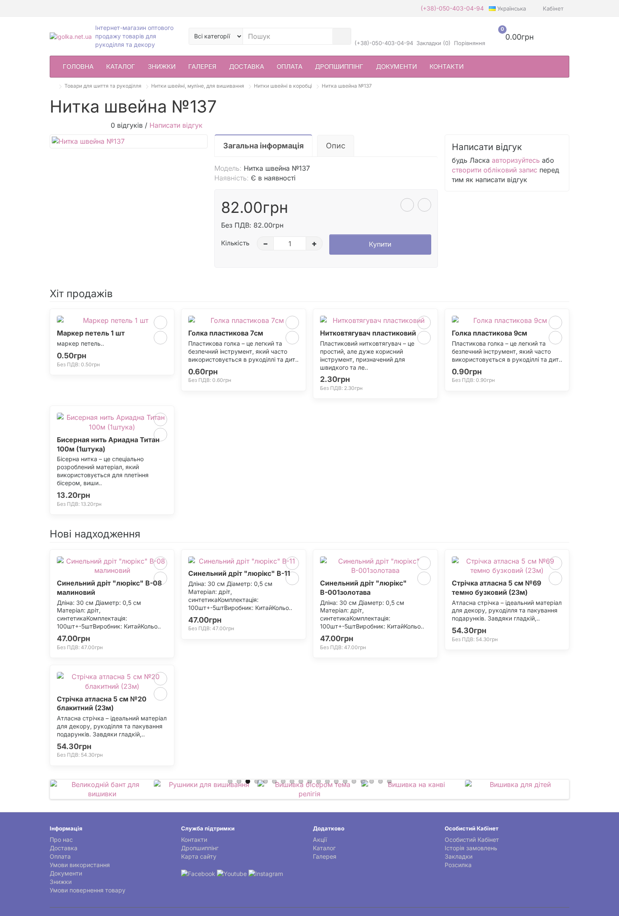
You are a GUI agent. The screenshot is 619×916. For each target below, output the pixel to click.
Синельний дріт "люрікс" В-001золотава (363, 587)
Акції (320, 839)
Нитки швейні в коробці (283, 86)
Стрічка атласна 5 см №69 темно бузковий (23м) (496, 587)
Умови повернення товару (87, 890)
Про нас (61, 839)
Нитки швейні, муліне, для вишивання (197, 86)
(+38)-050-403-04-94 (452, 8)
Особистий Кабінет (472, 839)
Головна (78, 66)
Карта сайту (198, 856)
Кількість (235, 243)
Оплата (289, 66)
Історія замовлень (471, 848)
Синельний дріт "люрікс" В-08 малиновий (109, 587)
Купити (380, 244)
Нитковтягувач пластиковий (368, 333)
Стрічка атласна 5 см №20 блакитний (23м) (102, 703)
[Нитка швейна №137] (129, 141)
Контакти (447, 66)
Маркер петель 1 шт (91, 333)
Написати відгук (176, 125)
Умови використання (80, 864)
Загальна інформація (263, 145)
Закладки (458, 856)
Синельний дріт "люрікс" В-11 (239, 573)
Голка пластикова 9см (489, 333)
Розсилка (458, 864)
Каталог (120, 66)
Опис (335, 145)
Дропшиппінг (339, 66)
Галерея (202, 66)
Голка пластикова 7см (225, 333)
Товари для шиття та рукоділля (102, 86)
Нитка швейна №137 (347, 86)
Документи (396, 66)
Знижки (162, 66)
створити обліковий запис (494, 170)
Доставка (246, 66)
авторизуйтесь (516, 160)
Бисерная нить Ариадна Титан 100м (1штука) (108, 444)
